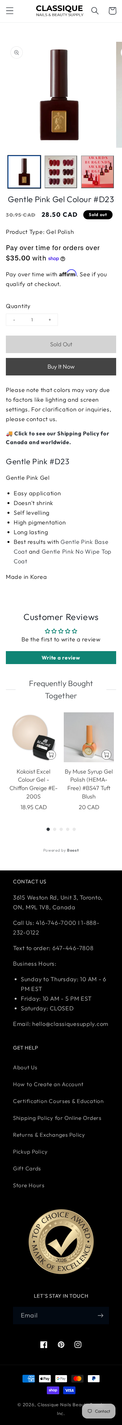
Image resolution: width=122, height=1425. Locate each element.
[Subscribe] (100, 1315)
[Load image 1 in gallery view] (24, 171)
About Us (25, 1067)
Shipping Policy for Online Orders (57, 1117)
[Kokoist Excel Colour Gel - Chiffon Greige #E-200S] (33, 737)
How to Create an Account (48, 1084)
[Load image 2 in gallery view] (61, 171)
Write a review (61, 657)
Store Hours (29, 1185)
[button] (10, 10)
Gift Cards (27, 1168)
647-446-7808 (73, 948)
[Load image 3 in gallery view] (97, 171)
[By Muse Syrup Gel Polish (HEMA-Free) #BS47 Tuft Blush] (89, 737)
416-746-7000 (56, 922)
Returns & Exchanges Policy (49, 1134)
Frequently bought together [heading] (61, 689)
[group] (33, 762)
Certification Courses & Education (58, 1100)
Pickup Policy (30, 1151)
